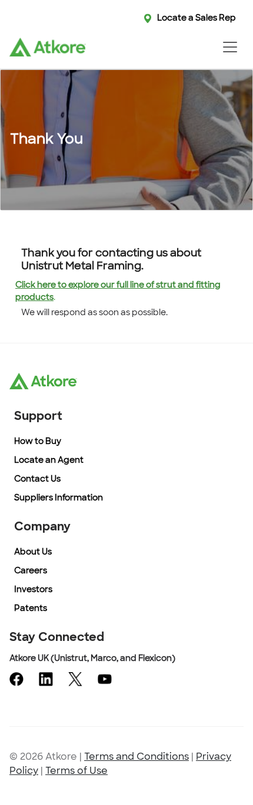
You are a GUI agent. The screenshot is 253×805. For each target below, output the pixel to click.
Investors (33, 590)
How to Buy (37, 441)
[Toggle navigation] (230, 47)
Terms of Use (76, 771)
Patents (30, 608)
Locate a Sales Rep (196, 18)
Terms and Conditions (136, 757)
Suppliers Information (58, 498)
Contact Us (37, 479)
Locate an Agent (49, 460)
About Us (33, 552)
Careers (30, 571)
